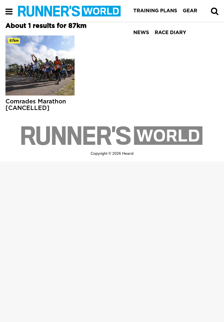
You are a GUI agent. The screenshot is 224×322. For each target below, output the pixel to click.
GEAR (190, 10)
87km (14, 40)
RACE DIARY (170, 32)
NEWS (141, 32)
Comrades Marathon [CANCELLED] (35, 105)
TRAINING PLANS (155, 10)
